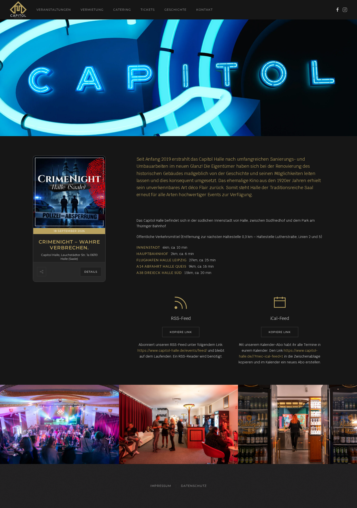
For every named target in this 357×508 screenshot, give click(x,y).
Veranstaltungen (53, 9)
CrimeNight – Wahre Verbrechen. (69, 245)
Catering (122, 9)
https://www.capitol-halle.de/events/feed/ (172, 350)
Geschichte (175, 9)
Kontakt (204, 9)
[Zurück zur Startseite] (18, 9)
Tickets (148, 9)
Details (90, 271)
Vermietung (92, 9)
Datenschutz (194, 486)
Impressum (160, 486)
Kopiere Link (181, 332)
